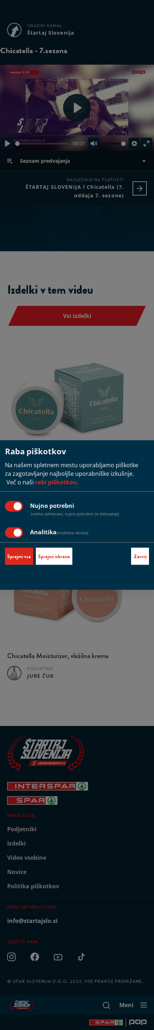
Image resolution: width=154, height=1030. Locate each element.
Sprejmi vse (19, 556)
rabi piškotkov (55, 482)
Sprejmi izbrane (54, 556)
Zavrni (140, 556)
